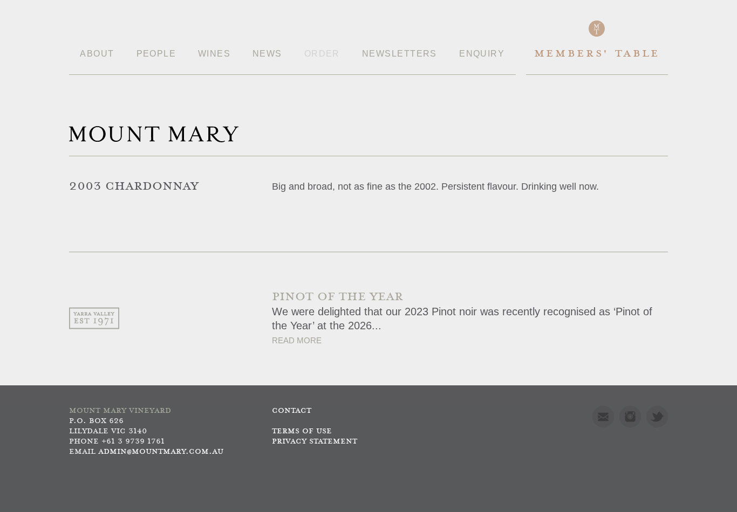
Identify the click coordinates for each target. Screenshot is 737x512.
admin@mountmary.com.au (160, 452)
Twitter (657, 416)
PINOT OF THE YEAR (337, 297)
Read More (297, 340)
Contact (291, 411)
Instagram (630, 416)
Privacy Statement (314, 442)
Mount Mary (153, 134)
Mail (603, 416)
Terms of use (302, 431)
